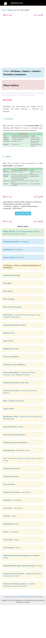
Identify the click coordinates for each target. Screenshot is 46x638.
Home (4, 10)
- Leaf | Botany (16, 492)
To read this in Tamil (23, 213)
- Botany (9, 516)
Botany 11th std (13, 10)
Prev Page (8, 15)
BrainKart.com (17, 3)
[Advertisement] (23, 42)
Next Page (37, 15)
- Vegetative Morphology (13, 401)
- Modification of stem (16, 450)
